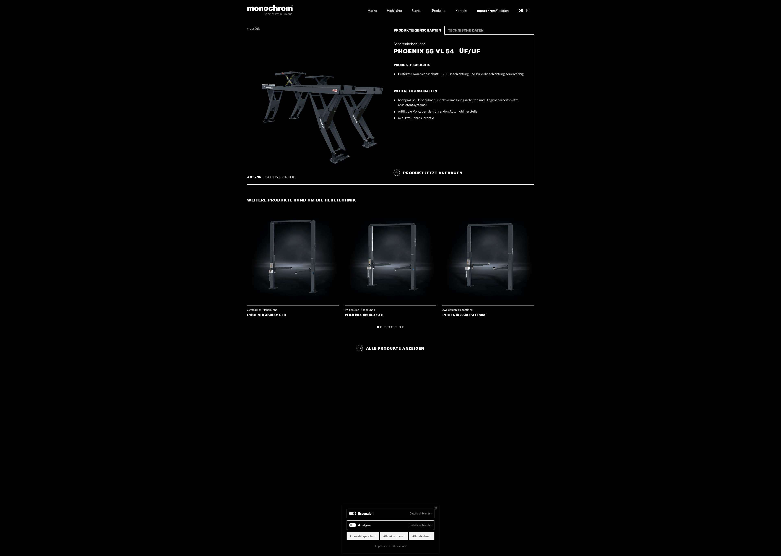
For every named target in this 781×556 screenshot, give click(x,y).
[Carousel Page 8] (403, 327)
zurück (254, 28)
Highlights (394, 11)
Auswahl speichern (363, 536)
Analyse (364, 525)
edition (493, 10)
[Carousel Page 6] (396, 327)
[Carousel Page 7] (400, 327)
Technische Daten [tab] (466, 30)
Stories (417, 11)
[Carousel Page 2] (381, 327)
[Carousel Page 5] (392, 327)
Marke (372, 11)
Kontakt (461, 11)
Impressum (381, 546)
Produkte (439, 11)
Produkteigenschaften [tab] (417, 30)
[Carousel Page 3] (385, 327)
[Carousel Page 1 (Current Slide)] (378, 327)
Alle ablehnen (421, 536)
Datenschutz (398, 546)
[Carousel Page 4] (389, 327)
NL (528, 11)
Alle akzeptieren (394, 536)
